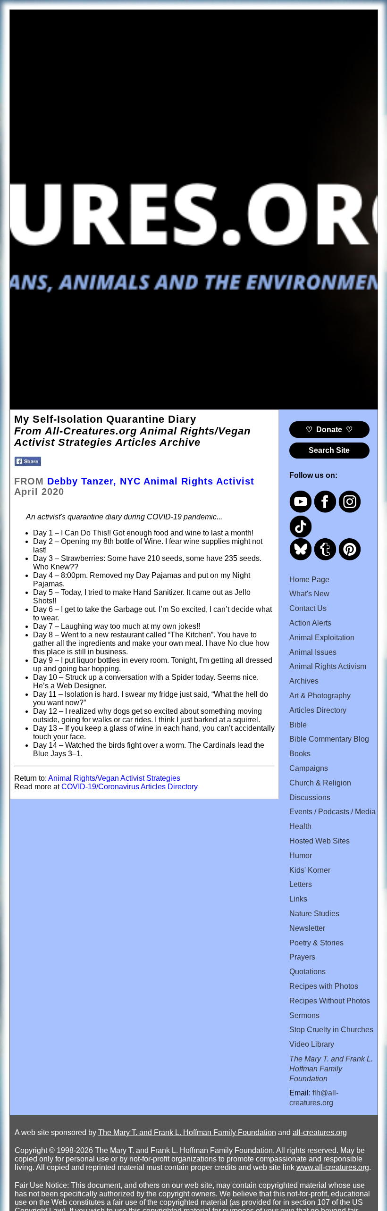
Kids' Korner (309, 870)
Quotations (307, 972)
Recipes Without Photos (329, 1001)
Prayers (302, 957)
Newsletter (307, 928)
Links (298, 899)
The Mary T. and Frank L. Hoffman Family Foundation (187, 1132)
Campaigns (308, 768)
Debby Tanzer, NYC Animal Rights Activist (150, 481)
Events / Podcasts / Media (332, 812)
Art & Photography (320, 696)
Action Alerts (310, 623)
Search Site (329, 450)
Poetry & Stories (316, 943)
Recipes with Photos (323, 986)
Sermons (304, 1015)
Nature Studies (314, 914)
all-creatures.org (320, 1132)
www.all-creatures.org (332, 1167)
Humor (300, 856)
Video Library (311, 1044)
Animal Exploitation (321, 638)
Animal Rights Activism (327, 666)
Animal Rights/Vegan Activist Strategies (114, 778)
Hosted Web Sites (319, 841)
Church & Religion (320, 783)
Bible (298, 725)
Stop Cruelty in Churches (331, 1030)
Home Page (309, 580)
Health (300, 826)
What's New (309, 594)
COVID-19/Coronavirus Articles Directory (129, 787)
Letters (300, 884)
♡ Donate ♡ (329, 430)
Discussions (309, 797)
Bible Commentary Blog (329, 739)
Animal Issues (313, 652)
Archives (304, 681)
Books (300, 754)
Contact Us (308, 608)
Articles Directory (317, 710)
